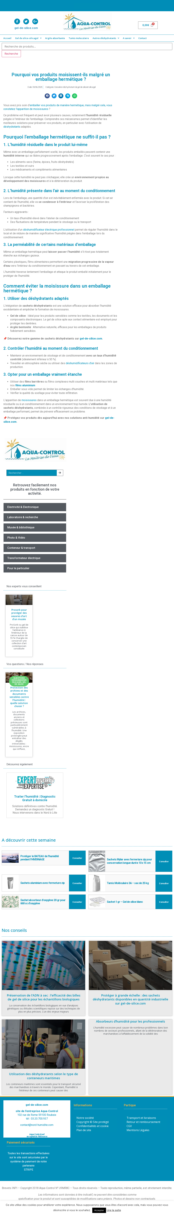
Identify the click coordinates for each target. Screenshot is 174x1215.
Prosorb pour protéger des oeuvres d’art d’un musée (19, 614)
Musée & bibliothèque (20, 527)
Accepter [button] (99, 1210)
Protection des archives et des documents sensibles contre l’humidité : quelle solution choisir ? (19, 697)
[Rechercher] (60, 473)
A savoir (127, 38)
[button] (47, 95)
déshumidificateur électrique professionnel (48, 229)
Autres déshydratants (104, 38)
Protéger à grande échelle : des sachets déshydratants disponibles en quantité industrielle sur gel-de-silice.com (130, 999)
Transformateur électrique (23, 558)
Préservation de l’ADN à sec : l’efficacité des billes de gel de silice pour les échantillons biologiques (43, 997)
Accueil (7, 38)
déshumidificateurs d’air (80, 363)
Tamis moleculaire (79, 38)
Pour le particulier (18, 568)
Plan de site (83, 1130)
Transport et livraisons (141, 1118)
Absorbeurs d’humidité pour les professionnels (130, 1021)
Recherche (11, 53)
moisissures (29, 400)
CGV (129, 1126)
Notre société (85, 1118)
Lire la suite (114, 1210)
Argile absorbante (55, 38)
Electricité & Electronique (23, 507)
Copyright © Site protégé (92, 1122)
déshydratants (11, 126)
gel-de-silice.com (91, 338)
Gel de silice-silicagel (26, 38)
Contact (142, 38)
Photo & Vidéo (16, 537)
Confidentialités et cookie (92, 1126)
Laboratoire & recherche (22, 517)
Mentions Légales (138, 1130)
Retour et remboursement (143, 1122)
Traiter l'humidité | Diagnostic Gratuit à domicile (35, 798)
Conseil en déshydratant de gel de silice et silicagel (75, 87)
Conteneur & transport (21, 547)
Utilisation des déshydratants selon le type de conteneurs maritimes (43, 1076)
